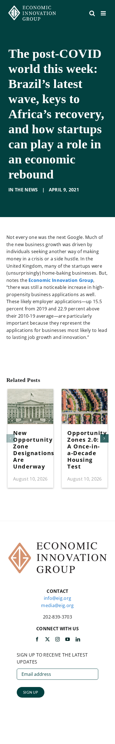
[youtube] (67, 639)
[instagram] (57, 639)
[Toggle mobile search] (92, 13)
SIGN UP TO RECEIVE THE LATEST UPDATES (52, 658)
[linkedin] (78, 639)
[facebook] (37, 639)
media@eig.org (57, 605)
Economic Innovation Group (60, 280)
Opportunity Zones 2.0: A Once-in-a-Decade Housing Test (87, 449)
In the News (23, 190)
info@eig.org (57, 598)
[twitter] (47, 639)
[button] (10, 438)
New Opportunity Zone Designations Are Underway (33, 449)
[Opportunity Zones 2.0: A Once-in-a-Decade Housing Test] (84, 392)
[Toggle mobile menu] (104, 13)
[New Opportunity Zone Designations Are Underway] (30, 392)
